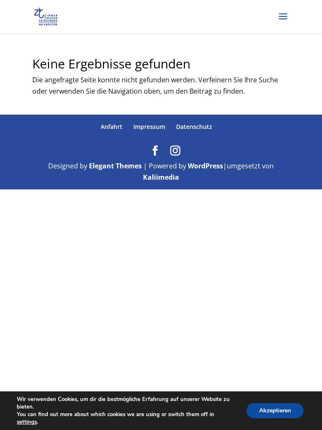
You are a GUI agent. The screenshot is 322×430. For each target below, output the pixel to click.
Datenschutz (194, 127)
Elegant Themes (115, 165)
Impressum (149, 127)
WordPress (205, 165)
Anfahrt (111, 127)
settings (27, 422)
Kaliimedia (161, 177)
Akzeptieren (275, 410)
